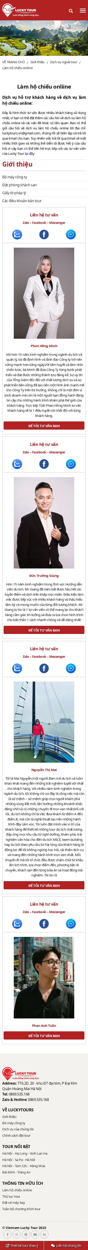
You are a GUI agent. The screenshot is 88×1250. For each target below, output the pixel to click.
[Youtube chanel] (34, 1234)
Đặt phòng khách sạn (19, 184)
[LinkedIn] (44, 1234)
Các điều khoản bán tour (22, 200)
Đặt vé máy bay (13, 1202)
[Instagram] (16, 1234)
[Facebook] (7, 1234)
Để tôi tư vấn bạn (44, 425)
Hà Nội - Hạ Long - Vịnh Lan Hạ (24, 1153)
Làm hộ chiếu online (17, 1190)
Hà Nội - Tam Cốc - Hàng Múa (23, 1165)
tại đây (30, 153)
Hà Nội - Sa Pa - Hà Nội (18, 1159)
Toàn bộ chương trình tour (21, 1208)
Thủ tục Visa (11, 1196)
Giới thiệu (9, 1116)
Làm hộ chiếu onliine (17, 67)
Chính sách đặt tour (16, 1135)
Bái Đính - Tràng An (16, 1172)
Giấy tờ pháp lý (14, 192)
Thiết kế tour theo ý (23, 1245)
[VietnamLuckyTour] (20, 10)
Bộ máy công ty (14, 176)
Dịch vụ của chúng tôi (18, 1129)
